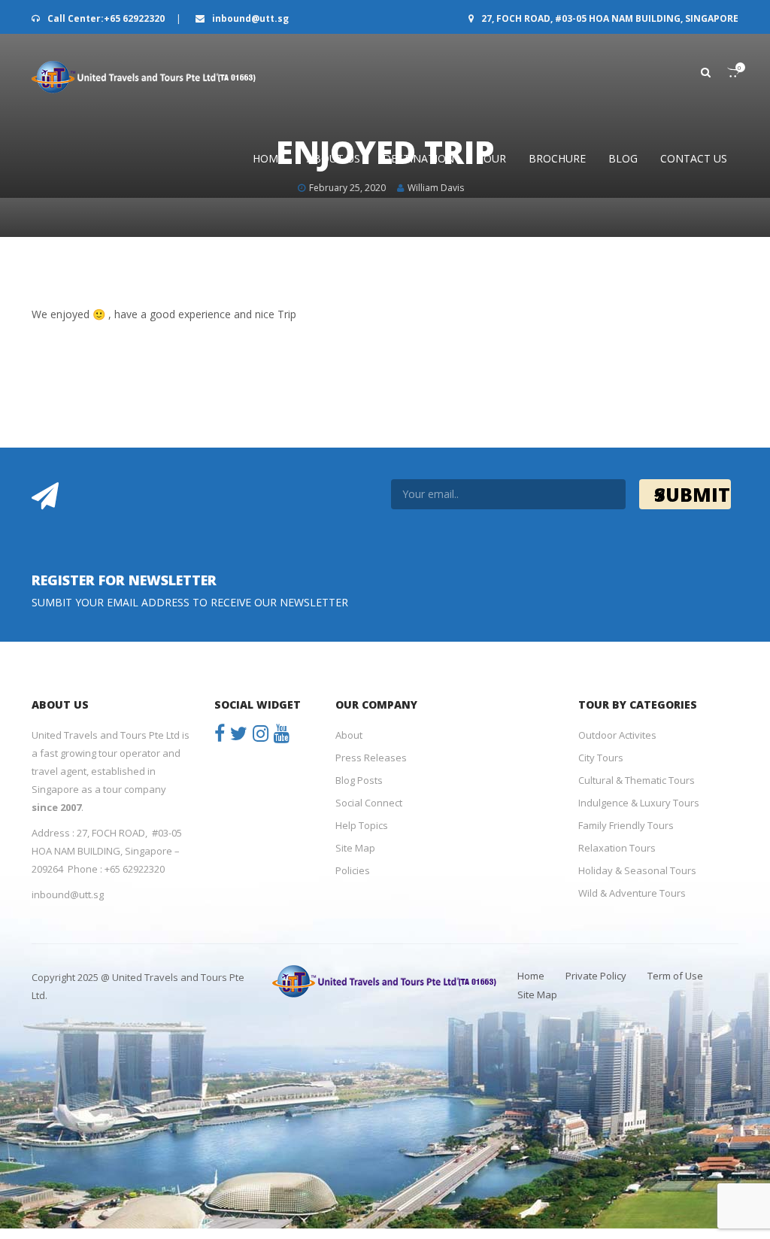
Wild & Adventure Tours (632, 893)
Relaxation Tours (617, 848)
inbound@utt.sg (249, 18)
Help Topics (361, 825)
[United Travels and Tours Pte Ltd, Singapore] (144, 77)
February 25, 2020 (347, 187)
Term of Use (675, 975)
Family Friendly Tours (626, 825)
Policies (352, 870)
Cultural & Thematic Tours (636, 780)
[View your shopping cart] (725, 72)
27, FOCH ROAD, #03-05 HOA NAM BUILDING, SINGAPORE (608, 18)
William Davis (436, 187)
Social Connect (368, 802)
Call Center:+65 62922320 (106, 18)
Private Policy (595, 975)
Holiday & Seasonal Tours (637, 870)
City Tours (600, 757)
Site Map (355, 848)
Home (530, 975)
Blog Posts (359, 780)
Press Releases (371, 757)
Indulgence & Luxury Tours (638, 802)
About (348, 735)
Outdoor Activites (617, 735)
